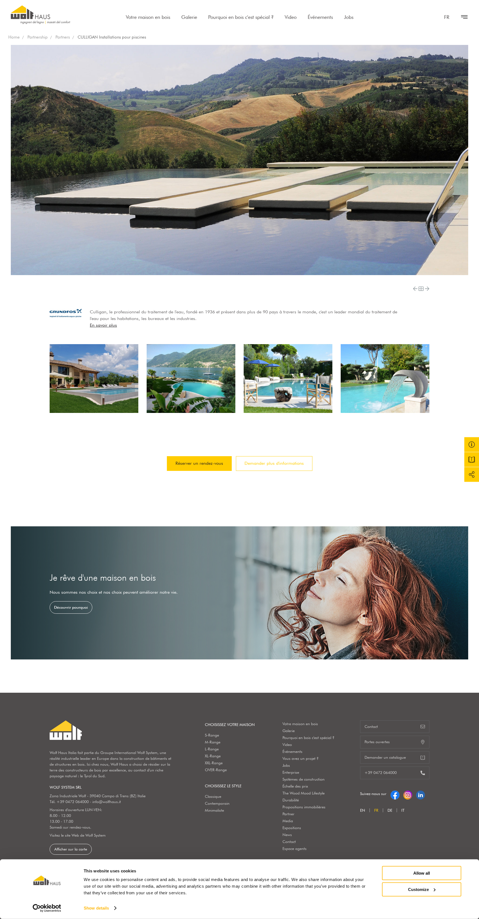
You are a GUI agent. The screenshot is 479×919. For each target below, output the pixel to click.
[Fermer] (461, 17)
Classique (213, 796)
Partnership (37, 37)
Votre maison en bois (148, 17)
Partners (62, 37)
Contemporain (217, 803)
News (287, 834)
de (390, 810)
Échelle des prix (295, 786)
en (362, 810)
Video (291, 17)
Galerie (189, 17)
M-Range (212, 742)
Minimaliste (214, 810)
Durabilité (290, 800)
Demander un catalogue (385, 757)
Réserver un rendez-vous (199, 463)
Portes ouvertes (377, 742)
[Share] (471, 474)
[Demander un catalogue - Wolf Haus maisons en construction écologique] (471, 459)
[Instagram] (407, 794)
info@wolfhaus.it (106, 801)
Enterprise (290, 772)
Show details (96, 908)
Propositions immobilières (303, 807)
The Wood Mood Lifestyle (303, 793)
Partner (288, 814)
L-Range (212, 749)
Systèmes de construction (303, 779)
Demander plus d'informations (274, 463)
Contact (289, 841)
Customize (418, 889)
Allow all (421, 873)
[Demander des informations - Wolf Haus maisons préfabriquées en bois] (471, 444)
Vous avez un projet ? (300, 758)
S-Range (212, 735)
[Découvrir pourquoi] (239, 592)
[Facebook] (395, 794)
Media (287, 821)
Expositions (291, 828)
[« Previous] (415, 288)
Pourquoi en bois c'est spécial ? (241, 17)
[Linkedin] (420, 794)
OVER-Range (216, 770)
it (402, 810)
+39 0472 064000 (73, 801)
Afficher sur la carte (70, 849)
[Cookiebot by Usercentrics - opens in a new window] (47, 908)
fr (446, 17)
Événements (320, 17)
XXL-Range (214, 763)
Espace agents (294, 848)
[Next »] (427, 288)
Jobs (348, 17)
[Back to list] (421, 288)
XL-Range (213, 756)
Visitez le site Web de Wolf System (78, 835)
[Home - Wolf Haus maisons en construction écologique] (40, 14)
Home (14, 37)
